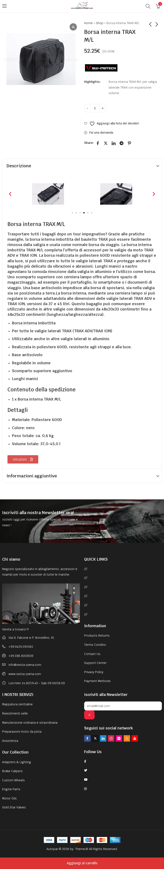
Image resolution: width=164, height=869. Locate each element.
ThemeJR (82, 849)
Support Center (95, 663)
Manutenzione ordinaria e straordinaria (29, 723)
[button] (10, 194)
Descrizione (19, 166)
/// (85, 569)
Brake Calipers (12, 771)
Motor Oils (9, 798)
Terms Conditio (95, 645)
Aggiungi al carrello (82, 863)
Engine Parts (11, 789)
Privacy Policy (93, 672)
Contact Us (92, 654)
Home (88, 23)
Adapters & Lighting (16, 762)
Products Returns (97, 635)
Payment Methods (97, 681)
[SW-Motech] (101, 67)
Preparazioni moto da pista (21, 731)
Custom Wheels (13, 780)
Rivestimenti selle (15, 713)
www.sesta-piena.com (25, 674)
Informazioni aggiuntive (32, 476)
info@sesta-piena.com (25, 665)
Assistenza (10, 741)
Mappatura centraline (17, 704)
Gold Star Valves (14, 807)
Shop (99, 23)
